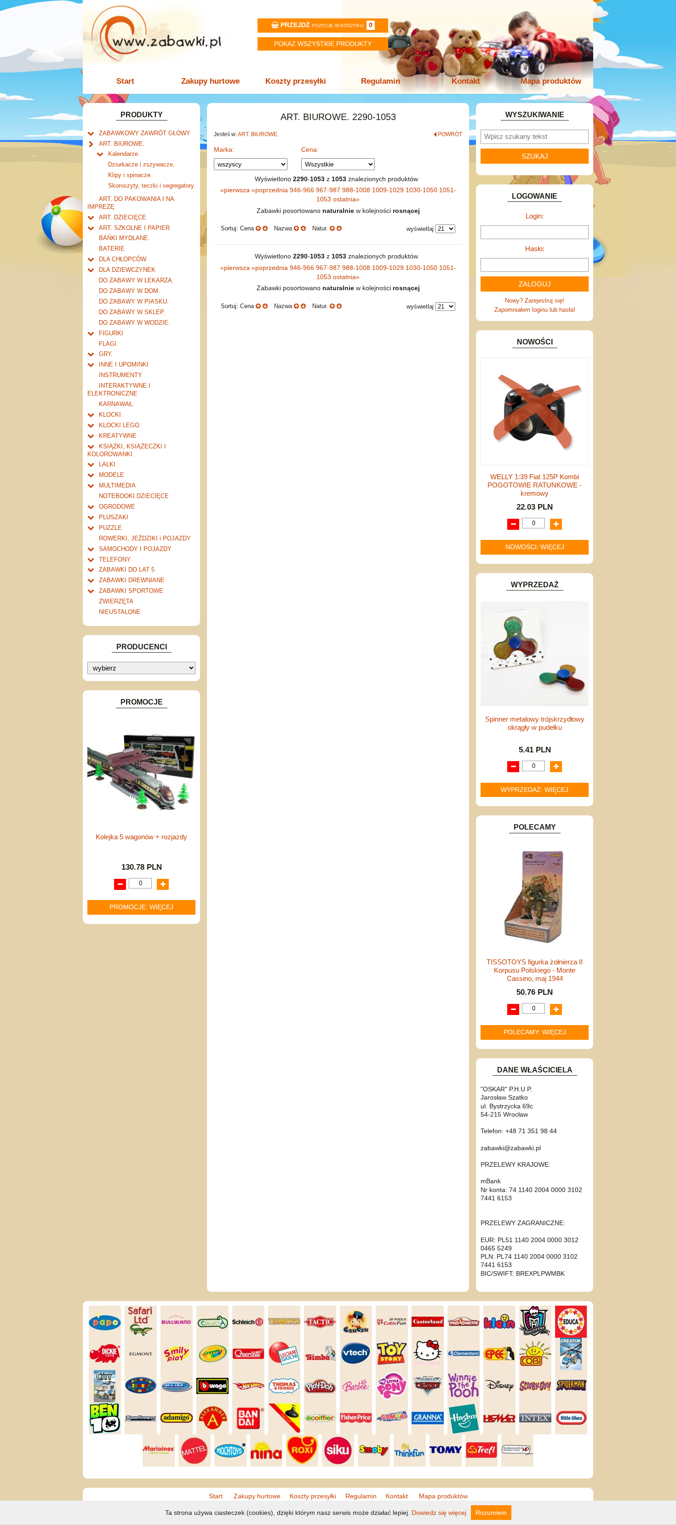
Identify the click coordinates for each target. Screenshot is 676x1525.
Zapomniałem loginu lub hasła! (534, 309)
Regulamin (380, 81)
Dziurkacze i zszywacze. (141, 164)
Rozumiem (491, 1512)
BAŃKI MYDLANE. (124, 238)
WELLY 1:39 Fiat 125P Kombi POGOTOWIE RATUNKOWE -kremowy (534, 485)
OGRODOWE (117, 506)
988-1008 (357, 190)
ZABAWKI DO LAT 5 (127, 569)
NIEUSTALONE (120, 611)
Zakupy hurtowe (210, 81)
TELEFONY (115, 559)
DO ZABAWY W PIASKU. (134, 301)
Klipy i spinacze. (130, 175)
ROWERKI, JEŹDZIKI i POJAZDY (145, 538)
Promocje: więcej (141, 907)
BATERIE (112, 248)
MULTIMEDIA (117, 485)
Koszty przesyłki (295, 81)
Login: (535, 216)
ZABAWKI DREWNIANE (132, 580)
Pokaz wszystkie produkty (323, 43)
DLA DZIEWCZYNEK (127, 269)
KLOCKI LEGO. (120, 425)
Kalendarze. (124, 153)
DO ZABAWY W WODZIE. (134, 322)
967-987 (329, 190)
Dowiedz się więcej (439, 1512)
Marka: (224, 149)
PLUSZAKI (113, 517)
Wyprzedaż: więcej (534, 789)
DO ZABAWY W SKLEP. (132, 312)
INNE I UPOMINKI (124, 364)
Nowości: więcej (534, 546)
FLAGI (107, 343)
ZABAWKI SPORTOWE (131, 590)
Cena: (310, 149)
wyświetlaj (420, 228)
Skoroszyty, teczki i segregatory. (151, 185)
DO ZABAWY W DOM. (129, 290)
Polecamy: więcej (535, 1032)
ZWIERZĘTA (116, 601)
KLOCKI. (111, 414)
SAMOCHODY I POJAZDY (135, 548)
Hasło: (534, 248)
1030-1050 (422, 190)
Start (125, 81)
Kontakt (466, 81)
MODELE (111, 474)
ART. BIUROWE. (121, 143)
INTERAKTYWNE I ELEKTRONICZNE (118, 389)
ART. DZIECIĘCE (122, 217)
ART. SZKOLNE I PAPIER (134, 227)
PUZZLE (110, 527)
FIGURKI (111, 333)
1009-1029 (389, 190)
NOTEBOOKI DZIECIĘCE (134, 496)
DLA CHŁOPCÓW (122, 259)
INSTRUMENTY (120, 375)
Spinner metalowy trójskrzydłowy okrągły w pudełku (534, 723)
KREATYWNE (118, 435)
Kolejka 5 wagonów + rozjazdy (141, 837)
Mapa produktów (551, 81)
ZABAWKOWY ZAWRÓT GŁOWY (144, 133)
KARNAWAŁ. (116, 404)
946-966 (303, 190)
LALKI (107, 464)
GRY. (106, 353)
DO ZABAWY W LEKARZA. (136, 280)
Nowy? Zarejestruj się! (534, 300)
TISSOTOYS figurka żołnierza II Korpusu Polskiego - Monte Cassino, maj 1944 (535, 970)
